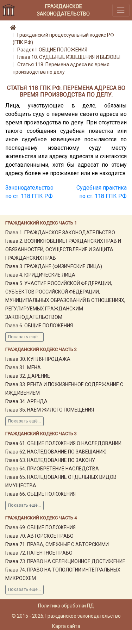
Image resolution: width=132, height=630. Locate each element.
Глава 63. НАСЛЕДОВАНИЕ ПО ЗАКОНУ (50, 460)
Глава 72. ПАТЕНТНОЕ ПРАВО (39, 553)
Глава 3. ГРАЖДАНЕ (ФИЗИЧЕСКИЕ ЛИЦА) (53, 266)
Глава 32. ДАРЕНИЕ (27, 376)
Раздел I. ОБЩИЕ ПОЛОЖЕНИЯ (52, 49)
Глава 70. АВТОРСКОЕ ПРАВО (39, 536)
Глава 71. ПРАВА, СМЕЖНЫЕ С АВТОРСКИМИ (57, 544)
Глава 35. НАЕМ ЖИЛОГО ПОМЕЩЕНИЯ (49, 410)
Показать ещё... (24, 336)
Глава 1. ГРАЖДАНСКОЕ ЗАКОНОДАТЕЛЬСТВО (60, 232)
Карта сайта (66, 626)
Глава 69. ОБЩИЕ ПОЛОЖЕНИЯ (40, 527)
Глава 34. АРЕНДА (26, 401)
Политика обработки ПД (66, 606)
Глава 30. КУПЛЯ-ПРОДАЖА (37, 359)
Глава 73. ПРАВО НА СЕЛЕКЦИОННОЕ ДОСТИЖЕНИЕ (65, 561)
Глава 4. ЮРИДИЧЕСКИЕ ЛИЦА (40, 275)
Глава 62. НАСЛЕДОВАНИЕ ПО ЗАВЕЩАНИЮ (56, 452)
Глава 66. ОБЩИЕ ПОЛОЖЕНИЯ (40, 494)
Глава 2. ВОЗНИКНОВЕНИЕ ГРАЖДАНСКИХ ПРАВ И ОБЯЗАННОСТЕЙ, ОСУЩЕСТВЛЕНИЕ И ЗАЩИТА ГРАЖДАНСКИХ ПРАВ (63, 249)
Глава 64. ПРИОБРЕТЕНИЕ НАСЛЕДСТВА (52, 468)
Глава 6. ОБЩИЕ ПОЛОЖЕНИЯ (39, 325)
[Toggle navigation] (121, 10)
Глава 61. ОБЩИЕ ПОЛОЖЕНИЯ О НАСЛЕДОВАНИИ (63, 443)
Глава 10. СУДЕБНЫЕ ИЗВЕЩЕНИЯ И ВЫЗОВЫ (68, 57)
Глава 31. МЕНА (23, 367)
